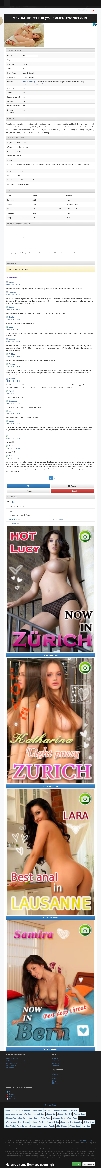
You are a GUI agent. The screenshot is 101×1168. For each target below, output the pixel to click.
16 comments (14, 523)
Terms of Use (57, 1061)
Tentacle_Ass (22, 1126)
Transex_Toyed (80, 1114)
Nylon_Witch (89, 1122)
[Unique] (50, 35)
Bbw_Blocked (62, 1126)
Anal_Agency (25, 1110)
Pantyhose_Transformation (71, 1122)
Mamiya (55, 1083)
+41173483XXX (51, 917)
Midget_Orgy (75, 1126)
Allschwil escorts (12, 1058)
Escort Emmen (11, 1110)
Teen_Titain (10, 1126)
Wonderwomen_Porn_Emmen (17, 1122)
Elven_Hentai (37, 1110)
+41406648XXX (51, 786)
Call (77, 1164)
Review (29, 491)
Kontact (55, 1058)
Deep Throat (42, 84)
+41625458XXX (51, 1049)
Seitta (54, 1078)
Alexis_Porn (33, 1118)
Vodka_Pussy (46, 1118)
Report (74, 491)
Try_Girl (48, 1110)
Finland (12, 1099)
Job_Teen (22, 1118)
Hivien (54, 1081)
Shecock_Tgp (11, 1118)
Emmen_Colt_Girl (65, 1114)
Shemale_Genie (59, 1118)
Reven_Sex (51, 1114)
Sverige (12, 1092)
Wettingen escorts (12, 1063)
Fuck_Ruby (74, 1110)
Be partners (56, 1063)
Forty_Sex (86, 1126)
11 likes (12, 502)
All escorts (10, 1067)
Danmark (12, 1096)
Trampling (33, 84)
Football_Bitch (39, 1114)
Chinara (55, 1074)
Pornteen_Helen (53, 1122)
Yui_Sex (28, 1114)
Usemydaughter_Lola (14, 1114)
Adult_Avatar (73, 1118)
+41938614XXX (51, 655)
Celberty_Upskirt (37, 1122)
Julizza (54, 1076)
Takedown (55, 1065)
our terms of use (86, 1140)
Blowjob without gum (30, 81)
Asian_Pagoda (49, 1126)
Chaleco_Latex (35, 1126)
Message (74, 486)
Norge (11, 1094)
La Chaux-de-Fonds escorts (16, 1061)
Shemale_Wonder (60, 1110)
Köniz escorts (11, 1065)
